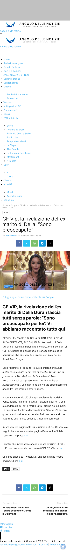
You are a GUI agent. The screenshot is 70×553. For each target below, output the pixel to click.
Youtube (7, 527)
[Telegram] (42, 243)
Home (5, 205)
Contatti (43, 544)
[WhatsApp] (34, 243)
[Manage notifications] (63, 546)
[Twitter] (26, 243)
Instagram (8, 523)
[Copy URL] (50, 243)
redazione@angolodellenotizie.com (18, 544)
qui (26, 435)
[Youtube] (1, 527)
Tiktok (6, 530)
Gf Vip (14, 205)
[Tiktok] (1, 530)
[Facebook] (19, 243)
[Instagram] (1, 523)
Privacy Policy (57, 544)
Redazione (11, 235)
